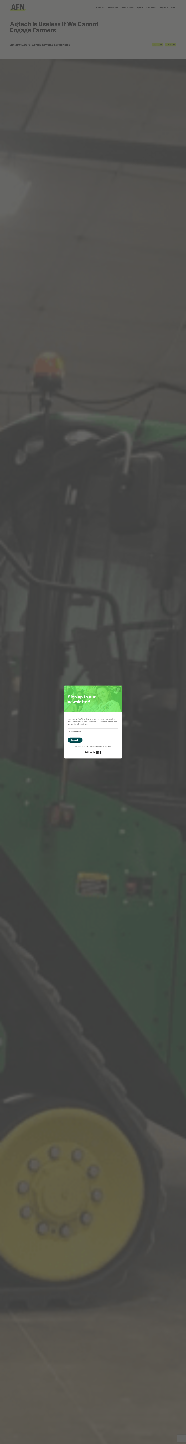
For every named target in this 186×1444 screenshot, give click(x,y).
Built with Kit (93, 752)
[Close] (118, 689)
